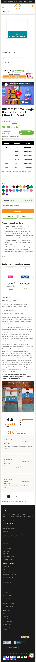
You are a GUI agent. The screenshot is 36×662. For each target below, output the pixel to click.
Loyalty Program (7, 598)
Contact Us (6, 566)
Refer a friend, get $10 (9, 606)
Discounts (5, 600)
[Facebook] (7, 535)
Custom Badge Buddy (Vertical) (11, 283)
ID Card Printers (7, 553)
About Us (5, 616)
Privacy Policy (7, 618)
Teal (27, 186)
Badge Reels (6, 545)
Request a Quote (7, 595)
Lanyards (5, 543)
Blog (4, 613)
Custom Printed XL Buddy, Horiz (25, 282)
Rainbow (7, 193)
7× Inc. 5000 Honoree (10, 647)
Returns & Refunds (8, 577)
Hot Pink (10, 190)
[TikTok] (15, 535)
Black (17, 186)
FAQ (4, 569)
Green (31, 186)
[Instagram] (4, 535)
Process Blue (17, 190)
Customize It (10, 216)
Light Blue (24, 190)
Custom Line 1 (6, 56)
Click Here (27, 171)
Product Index (7, 624)
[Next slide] (32, 277)
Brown (3, 193)
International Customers (9, 574)
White (10, 186)
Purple (7, 190)
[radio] (26, 419)
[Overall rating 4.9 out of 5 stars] (6, 121)
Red (7, 186)
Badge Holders (7, 548)
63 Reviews (12, 427)
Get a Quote (26, 216)
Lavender (13, 190)
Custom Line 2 (6, 62)
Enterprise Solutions (8, 603)
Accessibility (6, 627)
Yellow (20, 186)
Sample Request (7, 580)
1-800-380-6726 (27, 1)
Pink (31, 190)
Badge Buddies (7, 551)
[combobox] (18, 11)
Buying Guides (7, 582)
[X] (18, 535)
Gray (20, 190)
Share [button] (5, 257)
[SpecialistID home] (18, 510)
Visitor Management (8, 556)
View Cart (5, 592)
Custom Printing (7, 559)
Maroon (13, 186)
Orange (24, 186)
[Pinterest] (22, 535)
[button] (3, 6)
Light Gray (27, 190)
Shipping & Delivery (8, 572)
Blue (3, 186)
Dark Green (3, 190)
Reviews (5, 629)
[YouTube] (11, 535)
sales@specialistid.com (9, 526)
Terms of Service (7, 621)
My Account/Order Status (10, 590)
